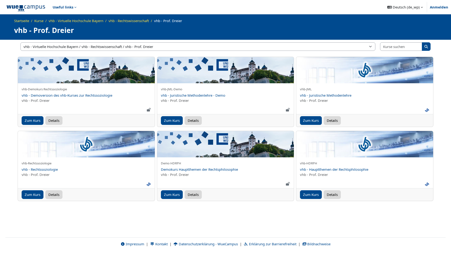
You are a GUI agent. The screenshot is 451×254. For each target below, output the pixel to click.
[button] (405, 7)
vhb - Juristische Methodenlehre (325, 95)
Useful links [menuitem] (63, 7)
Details (53, 120)
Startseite (21, 20)
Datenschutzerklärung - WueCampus (208, 244)
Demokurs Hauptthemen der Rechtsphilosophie (199, 169)
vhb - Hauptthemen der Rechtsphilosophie (334, 169)
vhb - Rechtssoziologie (40, 169)
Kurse (38, 20)
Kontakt (161, 244)
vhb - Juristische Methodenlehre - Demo (193, 95)
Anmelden (439, 7)
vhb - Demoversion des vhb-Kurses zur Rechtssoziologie (67, 95)
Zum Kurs (32, 120)
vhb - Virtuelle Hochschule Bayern (76, 20)
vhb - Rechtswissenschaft (129, 20)
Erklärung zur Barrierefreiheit (272, 244)
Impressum (134, 244)
